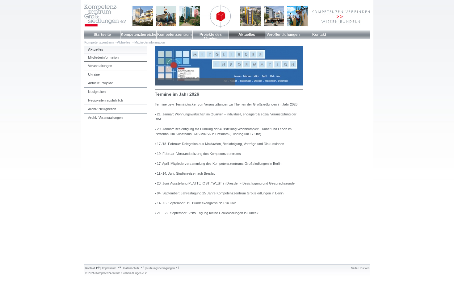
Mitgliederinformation (149, 42)
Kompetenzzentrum (174, 34)
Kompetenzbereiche (138, 34)
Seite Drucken (360, 268)
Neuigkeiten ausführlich (105, 100)
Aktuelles (246, 34)
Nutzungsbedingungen (160, 268)
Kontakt (319, 34)
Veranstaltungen (100, 66)
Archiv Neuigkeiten (102, 109)
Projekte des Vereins (211, 36)
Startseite (102, 34)
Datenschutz (131, 268)
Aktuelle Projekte (100, 83)
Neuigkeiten (97, 91)
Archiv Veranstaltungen (105, 117)
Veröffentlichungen (283, 34)
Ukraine (94, 74)
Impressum (109, 268)
